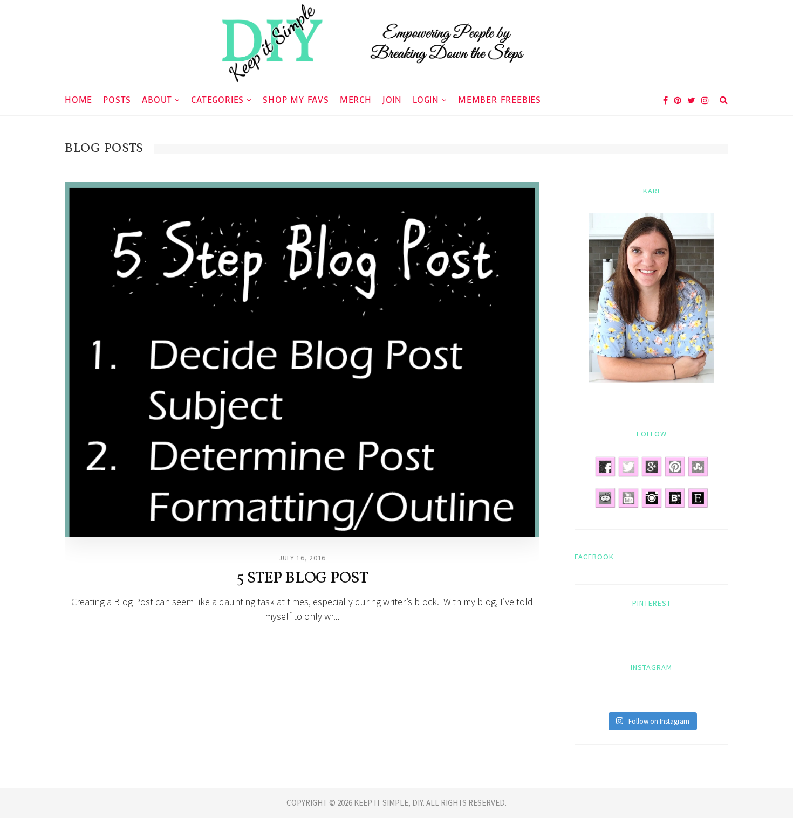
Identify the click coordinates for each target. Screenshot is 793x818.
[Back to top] (758, 786)
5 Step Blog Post (302, 578)
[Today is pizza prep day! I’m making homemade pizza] (691, 699)
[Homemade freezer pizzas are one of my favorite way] (675, 699)
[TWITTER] (691, 99)
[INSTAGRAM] (705, 99)
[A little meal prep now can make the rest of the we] (707, 699)
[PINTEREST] (678, 99)
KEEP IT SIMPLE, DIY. (390, 803)
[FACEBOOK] (664, 99)
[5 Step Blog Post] (302, 359)
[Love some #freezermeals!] (627, 699)
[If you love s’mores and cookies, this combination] (611, 699)
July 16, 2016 (302, 558)
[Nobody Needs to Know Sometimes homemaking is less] (595, 699)
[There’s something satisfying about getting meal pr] (659, 699)
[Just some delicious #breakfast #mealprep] (643, 699)
